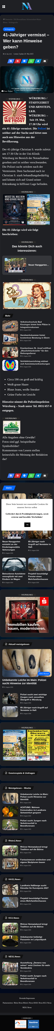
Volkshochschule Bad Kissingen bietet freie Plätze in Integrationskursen (35, 324)
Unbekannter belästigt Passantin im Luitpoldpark (33, 938)
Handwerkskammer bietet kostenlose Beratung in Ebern (35, 336)
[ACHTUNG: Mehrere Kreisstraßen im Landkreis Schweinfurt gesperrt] (10, 811)
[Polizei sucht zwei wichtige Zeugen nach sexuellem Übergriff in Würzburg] (10, 698)
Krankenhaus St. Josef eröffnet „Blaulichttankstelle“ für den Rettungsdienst (35, 350)
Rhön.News (18, 1003)
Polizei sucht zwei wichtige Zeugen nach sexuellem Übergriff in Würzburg (33, 697)
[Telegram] (37, 61)
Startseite (8, 19)
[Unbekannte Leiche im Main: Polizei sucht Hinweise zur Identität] (10, 798)
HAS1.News (38, 1003)
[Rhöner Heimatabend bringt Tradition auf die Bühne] (10, 850)
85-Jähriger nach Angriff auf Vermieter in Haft (39, 544)
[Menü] (3, 7)
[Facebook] (10, 61)
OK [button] (27, 525)
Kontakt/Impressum (27, 998)
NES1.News (27, 1007)
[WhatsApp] (30, 61)
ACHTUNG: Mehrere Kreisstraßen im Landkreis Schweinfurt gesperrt (33, 810)
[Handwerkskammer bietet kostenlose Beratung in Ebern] (10, 339)
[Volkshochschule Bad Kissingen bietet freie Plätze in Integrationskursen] (10, 326)
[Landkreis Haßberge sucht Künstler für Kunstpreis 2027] (10, 889)
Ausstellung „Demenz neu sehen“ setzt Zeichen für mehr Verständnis (35, 965)
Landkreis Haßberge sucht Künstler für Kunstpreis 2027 (34, 886)
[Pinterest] (17, 61)
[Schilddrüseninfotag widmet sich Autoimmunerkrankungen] (10, 365)
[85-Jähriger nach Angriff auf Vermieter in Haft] (40, 532)
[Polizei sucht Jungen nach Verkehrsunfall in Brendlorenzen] (10, 824)
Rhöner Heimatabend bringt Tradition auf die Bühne (34, 848)
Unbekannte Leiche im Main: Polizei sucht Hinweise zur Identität (34, 797)
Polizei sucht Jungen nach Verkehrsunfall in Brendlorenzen (33, 823)
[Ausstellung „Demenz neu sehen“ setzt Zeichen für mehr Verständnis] (10, 966)
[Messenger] (23, 61)
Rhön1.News (28, 1003)
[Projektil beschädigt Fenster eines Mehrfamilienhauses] (40, 564)
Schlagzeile (13, 22)
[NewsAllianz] (27, 6)
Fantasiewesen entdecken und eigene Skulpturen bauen (35, 860)
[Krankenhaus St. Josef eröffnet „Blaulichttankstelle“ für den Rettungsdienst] (10, 352)
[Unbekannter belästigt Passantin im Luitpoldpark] (10, 941)
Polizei (42, 128)
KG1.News (47, 1003)
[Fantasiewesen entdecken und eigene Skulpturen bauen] (10, 863)
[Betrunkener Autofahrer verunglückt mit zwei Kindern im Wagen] (14, 564)
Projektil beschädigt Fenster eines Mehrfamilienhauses (38, 576)
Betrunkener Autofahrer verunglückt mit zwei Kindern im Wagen (13, 576)
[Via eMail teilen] (44, 61)
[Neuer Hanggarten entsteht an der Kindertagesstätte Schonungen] (14, 532)
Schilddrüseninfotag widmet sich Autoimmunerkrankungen (35, 362)
